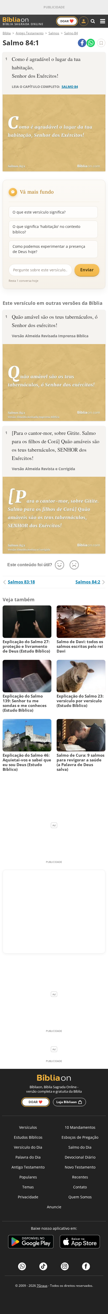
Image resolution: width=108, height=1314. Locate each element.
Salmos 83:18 (21, 582)
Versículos (28, 1127)
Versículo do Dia (28, 1147)
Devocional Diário (80, 1157)
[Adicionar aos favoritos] (101, 43)
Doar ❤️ (35, 1102)
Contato (80, 1186)
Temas (28, 1186)
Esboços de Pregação (80, 1137)
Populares (28, 1177)
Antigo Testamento (28, 1167)
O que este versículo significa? (39, 212)
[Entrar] (83, 21)
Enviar (87, 270)
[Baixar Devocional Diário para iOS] (80, 1242)
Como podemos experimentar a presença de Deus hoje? (49, 249)
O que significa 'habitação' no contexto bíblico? (46, 229)
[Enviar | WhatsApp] (91, 43)
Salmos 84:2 (87, 582)
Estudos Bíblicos (28, 1137)
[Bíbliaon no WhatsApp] (22, 1266)
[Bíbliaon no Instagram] (65, 1266)
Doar (67, 21)
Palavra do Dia (28, 1157)
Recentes (80, 1177)
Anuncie (54, 1206)
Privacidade (28, 1196)
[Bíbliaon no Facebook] (86, 1266)
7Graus (42, 1285)
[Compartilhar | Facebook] (82, 43)
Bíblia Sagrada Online (23, 24)
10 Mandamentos (80, 1127)
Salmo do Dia (79, 1147)
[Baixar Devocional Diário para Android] (30, 1242)
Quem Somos (80, 1196)
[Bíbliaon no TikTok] (43, 1266)
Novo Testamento (80, 1167)
